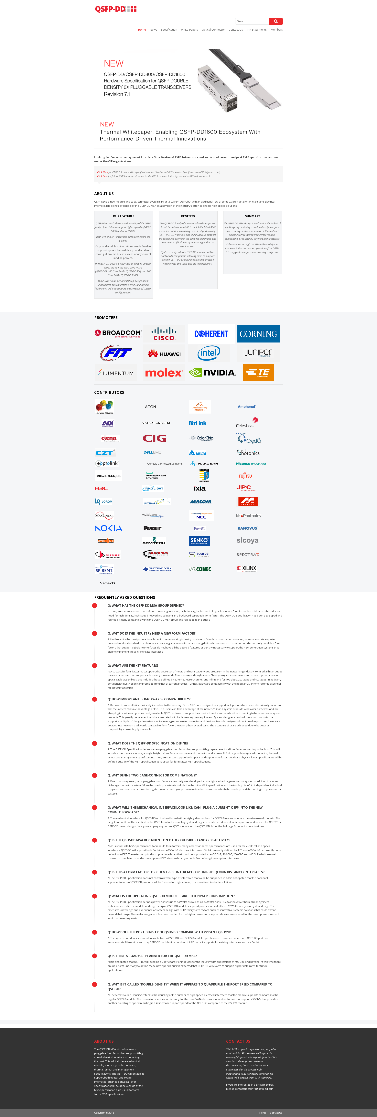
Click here (102, 176)
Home (142, 29)
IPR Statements (257, 29)
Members (277, 29)
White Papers (189, 29)
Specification (169, 29)
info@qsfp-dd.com (262, 1089)
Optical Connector (213, 29)
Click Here (102, 172)
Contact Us (236, 29)
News (153, 29)
